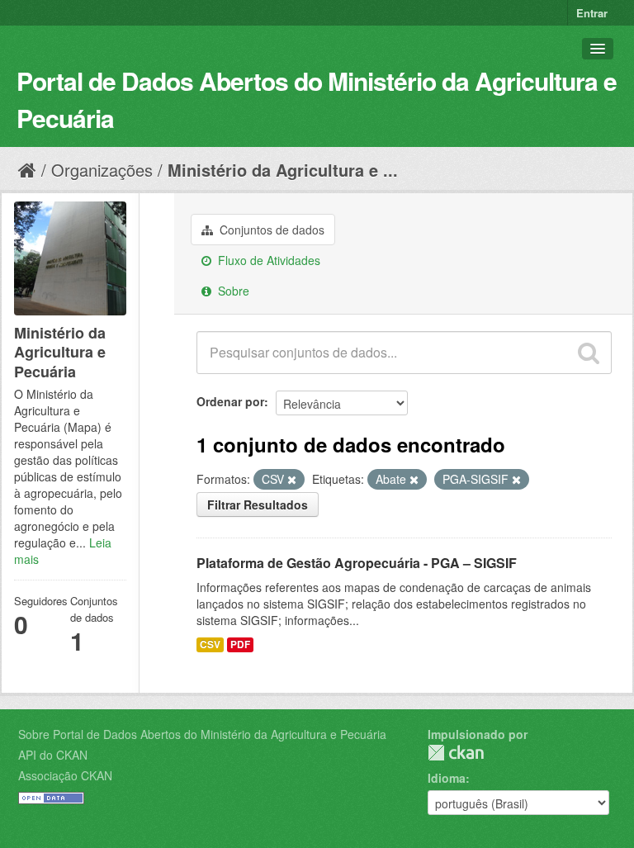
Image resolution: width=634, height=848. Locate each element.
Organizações (102, 170)
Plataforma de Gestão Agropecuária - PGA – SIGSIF (356, 562)
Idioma (447, 778)
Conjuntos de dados (270, 229)
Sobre (232, 290)
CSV (210, 644)
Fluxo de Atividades (267, 260)
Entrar (592, 13)
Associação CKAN (65, 775)
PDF (240, 644)
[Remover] (291, 479)
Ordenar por (230, 401)
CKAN (456, 752)
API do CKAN (53, 754)
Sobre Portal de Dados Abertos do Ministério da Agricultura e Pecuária (202, 734)
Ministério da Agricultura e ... (283, 170)
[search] (588, 352)
